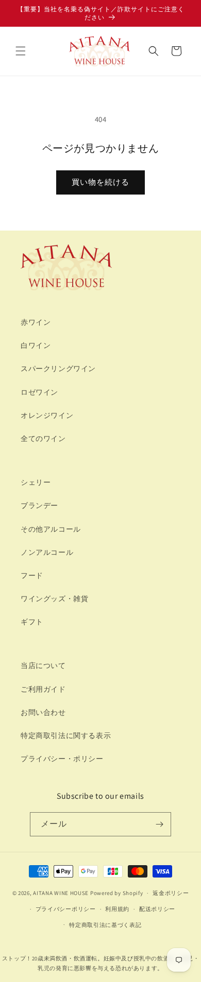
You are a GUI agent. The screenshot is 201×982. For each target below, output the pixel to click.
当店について (43, 665)
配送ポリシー (157, 909)
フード (32, 575)
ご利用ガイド (43, 689)
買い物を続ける (100, 182)
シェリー (36, 482)
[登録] (159, 824)
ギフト (32, 621)
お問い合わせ (43, 712)
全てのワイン (43, 438)
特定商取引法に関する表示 (66, 735)
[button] (20, 51)
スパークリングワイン (58, 368)
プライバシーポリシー (66, 909)
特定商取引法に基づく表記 (105, 924)
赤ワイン (36, 322)
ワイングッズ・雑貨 (54, 598)
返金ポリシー (171, 893)
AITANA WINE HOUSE (61, 893)
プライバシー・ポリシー (62, 758)
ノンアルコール (47, 552)
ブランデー (39, 505)
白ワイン (36, 345)
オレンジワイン (47, 415)
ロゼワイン (39, 392)
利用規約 (117, 909)
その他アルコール (51, 529)
